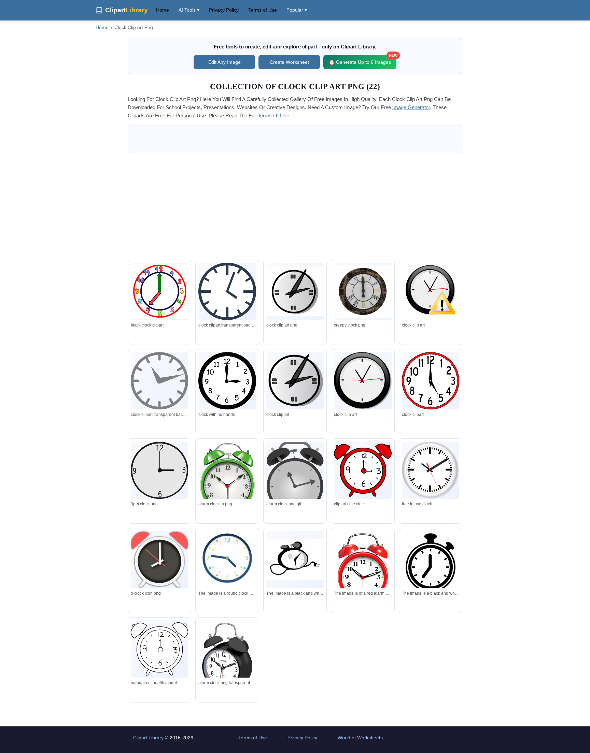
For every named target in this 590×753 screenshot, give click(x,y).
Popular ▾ (296, 10)
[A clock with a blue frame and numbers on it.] (227, 561)
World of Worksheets (360, 737)
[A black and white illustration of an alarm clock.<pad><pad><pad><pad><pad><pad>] (295, 559)
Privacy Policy (224, 10)
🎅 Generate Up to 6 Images (362, 60)
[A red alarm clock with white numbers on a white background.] (362, 574)
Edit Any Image (224, 62)
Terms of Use (262, 10)
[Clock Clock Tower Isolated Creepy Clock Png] (362, 291)
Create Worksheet (289, 62)
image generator (411, 107)
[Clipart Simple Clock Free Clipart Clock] (227, 291)
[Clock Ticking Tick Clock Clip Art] (295, 291)
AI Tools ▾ (189, 10)
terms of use (273, 115)
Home (162, 10)
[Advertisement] (295, 206)
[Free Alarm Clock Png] (227, 663)
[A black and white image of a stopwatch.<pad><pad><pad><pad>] (430, 564)
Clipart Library (148, 737)
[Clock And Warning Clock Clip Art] (430, 292)
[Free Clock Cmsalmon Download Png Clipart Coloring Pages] (159, 649)
